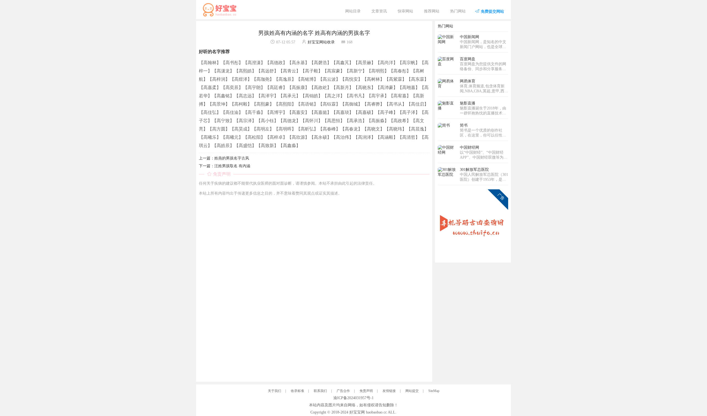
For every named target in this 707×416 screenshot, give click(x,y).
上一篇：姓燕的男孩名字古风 (224, 158)
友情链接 (389, 391)
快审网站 (405, 11)
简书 (464, 125)
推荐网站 (431, 11)
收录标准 (297, 391)
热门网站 (458, 11)
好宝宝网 (357, 412)
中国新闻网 (469, 37)
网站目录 (353, 11)
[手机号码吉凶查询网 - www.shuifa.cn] (473, 224)
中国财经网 (469, 147)
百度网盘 (467, 59)
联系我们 (320, 391)
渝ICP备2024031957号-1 (353, 398)
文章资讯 (379, 11)
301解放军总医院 (474, 170)
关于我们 (274, 391)
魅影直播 (467, 103)
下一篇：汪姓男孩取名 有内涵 (224, 166)
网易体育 (467, 81)
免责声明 (366, 391)
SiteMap (433, 391)
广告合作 (343, 391)
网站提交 (412, 391)
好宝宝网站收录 (321, 42)
